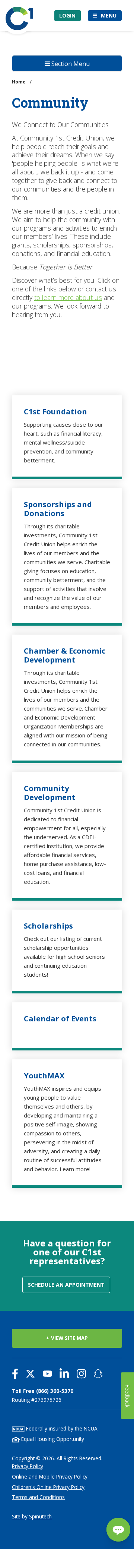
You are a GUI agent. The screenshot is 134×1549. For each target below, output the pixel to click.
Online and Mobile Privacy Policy (49, 1476)
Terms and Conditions (38, 1497)
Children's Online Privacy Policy (48, 1486)
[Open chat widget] (118, 1530)
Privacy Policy (27, 1466)
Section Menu (70, 64)
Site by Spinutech (32, 1516)
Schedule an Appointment (66, 1284)
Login (67, 15)
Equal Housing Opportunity (52, 1438)
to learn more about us (68, 297)
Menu (109, 15)
